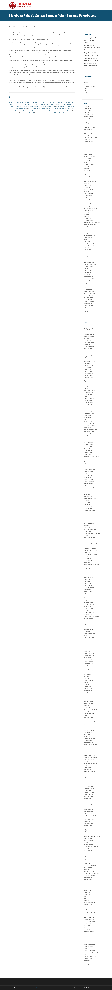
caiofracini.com (88, 446)
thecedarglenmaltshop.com (91, 326)
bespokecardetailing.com (90, 757)
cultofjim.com (87, 686)
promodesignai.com (89, 931)
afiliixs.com (87, 800)
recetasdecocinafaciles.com (91, 786)
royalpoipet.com (88, 569)
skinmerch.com (88, 697)
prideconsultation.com (89, 369)
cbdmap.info (87, 350)
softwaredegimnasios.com (90, 915)
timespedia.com (88, 195)
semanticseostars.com (89, 421)
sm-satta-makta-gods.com (91, 913)
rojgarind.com (87, 415)
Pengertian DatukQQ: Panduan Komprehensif (91, 54)
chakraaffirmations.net (89, 373)
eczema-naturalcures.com (90, 763)
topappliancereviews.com (90, 297)
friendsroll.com (88, 740)
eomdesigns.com (88, 500)
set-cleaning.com (88, 929)
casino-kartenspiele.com (90, 177)
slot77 (54, 112)
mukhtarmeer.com (88, 881)
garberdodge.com (88, 129)
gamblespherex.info (89, 496)
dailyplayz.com (88, 591)
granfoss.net (87, 274)
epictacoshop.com (88, 241)
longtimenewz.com (89, 606)
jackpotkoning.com (88, 602)
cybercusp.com (88, 958)
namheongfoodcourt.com (90, 264)
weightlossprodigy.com (90, 390)
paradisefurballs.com (89, 404)
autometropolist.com (89, 813)
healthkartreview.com (89, 854)
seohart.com (87, 927)
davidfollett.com (88, 690)
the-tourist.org (87, 166)
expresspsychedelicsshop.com (92, 836)
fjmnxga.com (87, 233)
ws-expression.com (89, 896)
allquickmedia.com (89, 204)
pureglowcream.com (89, 220)
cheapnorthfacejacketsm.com (91, 722)
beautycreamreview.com (90, 815)
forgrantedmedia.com (89, 133)
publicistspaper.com (89, 933)
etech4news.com (88, 834)
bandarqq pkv (23, 102)
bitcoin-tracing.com (89, 948)
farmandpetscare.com (89, 442)
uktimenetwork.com (89, 653)
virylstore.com (87, 143)
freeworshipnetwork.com (90, 794)
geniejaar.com (87, 380)
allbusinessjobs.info (89, 336)
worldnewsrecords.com (90, 525)
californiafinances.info (89, 245)
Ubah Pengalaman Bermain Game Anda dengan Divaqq (92, 40)
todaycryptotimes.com (89, 909)
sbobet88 (12, 104)
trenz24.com (87, 187)
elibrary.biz (87, 761)
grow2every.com (88, 850)
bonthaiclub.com (88, 728)
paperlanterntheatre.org (90, 792)
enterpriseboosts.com (89, 175)
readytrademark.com (89, 921)
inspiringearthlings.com (90, 867)
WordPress (36, 987)
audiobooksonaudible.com (90, 944)
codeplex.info (87, 751)
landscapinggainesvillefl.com (91, 873)
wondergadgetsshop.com (90, 744)
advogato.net (87, 168)
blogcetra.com (87, 454)
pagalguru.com (88, 890)
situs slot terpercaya (37, 104)
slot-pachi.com (88, 400)
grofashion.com (88, 614)
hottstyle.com (87, 863)
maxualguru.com (88, 396)
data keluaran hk (88, 80)
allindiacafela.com (88, 276)
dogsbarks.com (88, 825)
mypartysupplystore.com (90, 680)
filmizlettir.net (87, 110)
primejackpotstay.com (89, 622)
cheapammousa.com (89, 780)
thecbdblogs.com (88, 305)
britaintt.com (87, 960)
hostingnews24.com (89, 861)
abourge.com (87, 798)
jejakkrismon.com (88, 197)
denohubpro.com (88, 471)
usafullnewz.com (88, 651)
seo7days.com (87, 218)
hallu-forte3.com (88, 268)
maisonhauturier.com (89, 875)
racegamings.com (88, 620)
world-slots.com (88, 359)
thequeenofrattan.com (89, 469)
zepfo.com (86, 900)
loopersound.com (88, 705)
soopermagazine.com (89, 917)
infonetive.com (87, 239)
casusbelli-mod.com (89, 730)
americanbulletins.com (90, 805)
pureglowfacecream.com (90, 208)
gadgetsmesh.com (88, 433)
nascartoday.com (88, 884)
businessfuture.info (89, 346)
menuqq (38, 110)
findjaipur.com (87, 684)
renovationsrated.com (89, 923)
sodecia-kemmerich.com (90, 554)
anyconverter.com (88, 193)
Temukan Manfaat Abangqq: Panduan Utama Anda (92, 48)
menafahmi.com (88, 879)
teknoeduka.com (88, 904)
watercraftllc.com (88, 796)
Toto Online (99, 987)
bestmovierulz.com (89, 701)
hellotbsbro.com (88, 440)
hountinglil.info (88, 371)
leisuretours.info (88, 438)
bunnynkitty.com (88, 229)
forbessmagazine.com (89, 844)
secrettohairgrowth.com (90, 224)
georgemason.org (88, 328)
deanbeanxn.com (88, 352)
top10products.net (88, 338)
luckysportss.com (88, 608)
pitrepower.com (88, 283)
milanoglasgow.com (89, 266)
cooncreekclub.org (88, 114)
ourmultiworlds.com (89, 112)
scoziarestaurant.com (89, 925)
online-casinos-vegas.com (90, 291)
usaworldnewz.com (89, 655)
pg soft (28, 112)
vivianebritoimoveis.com (90, 156)
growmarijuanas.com (89, 425)
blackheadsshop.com (89, 537)
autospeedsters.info (89, 485)
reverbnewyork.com (89, 694)
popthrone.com (88, 357)
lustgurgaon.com (88, 377)
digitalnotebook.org (89, 394)
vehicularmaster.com (89, 665)
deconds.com (87, 963)
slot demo (61, 108)
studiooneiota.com (88, 477)
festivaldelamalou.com (89, 125)
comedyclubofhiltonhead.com (91, 544)
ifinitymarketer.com (89, 600)
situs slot (17, 106)
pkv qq (11, 102)
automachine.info (88, 483)
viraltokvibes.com (88, 154)
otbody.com (87, 183)
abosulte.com (87, 938)
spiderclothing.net (88, 742)
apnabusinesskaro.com (90, 310)
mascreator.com (88, 877)
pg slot (23, 104)
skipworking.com (88, 189)
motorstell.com (88, 145)
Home (68, 987)
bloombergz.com (88, 172)
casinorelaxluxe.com (89, 585)
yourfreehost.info (88, 719)
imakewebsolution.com (90, 361)
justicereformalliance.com (90, 709)
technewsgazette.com (89, 206)
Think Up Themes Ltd (21, 987)
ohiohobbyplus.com (89, 713)
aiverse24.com (87, 940)
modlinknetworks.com (89, 604)
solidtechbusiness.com (90, 529)
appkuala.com (87, 216)
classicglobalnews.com (90, 956)
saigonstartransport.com (90, 235)
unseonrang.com (88, 450)
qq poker (62, 110)
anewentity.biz (87, 214)
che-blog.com (87, 363)
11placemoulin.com (89, 384)
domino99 (16, 102)
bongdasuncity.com (89, 398)
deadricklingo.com (88, 492)
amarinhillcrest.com (89, 164)
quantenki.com (88, 515)
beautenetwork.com (89, 946)
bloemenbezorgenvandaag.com (92, 222)
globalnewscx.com (89, 461)
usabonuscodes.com (89, 911)
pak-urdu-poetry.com (89, 452)
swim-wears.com (88, 131)
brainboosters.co (88, 672)
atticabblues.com (88, 811)
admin (19, 26)
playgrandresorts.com (89, 629)
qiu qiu (86, 82)
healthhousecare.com (89, 852)
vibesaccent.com (88, 668)
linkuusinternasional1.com (90, 738)
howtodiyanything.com (90, 865)
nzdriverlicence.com (89, 888)
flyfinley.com (87, 367)
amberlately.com (88, 674)
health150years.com (89, 148)
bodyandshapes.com (89, 950)
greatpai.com (87, 790)
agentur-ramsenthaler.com (90, 498)
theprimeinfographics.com (90, 548)
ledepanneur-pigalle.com (90, 254)
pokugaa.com (87, 625)
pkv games (38, 26)
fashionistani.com (88, 838)
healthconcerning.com (89, 413)
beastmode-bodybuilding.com (91, 342)
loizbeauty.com (88, 191)
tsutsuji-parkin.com (89, 776)
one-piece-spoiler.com (89, 475)
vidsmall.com (87, 521)
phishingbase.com (88, 618)
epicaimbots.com (88, 832)
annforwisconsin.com (89, 682)
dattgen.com (87, 821)
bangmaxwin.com (88, 237)
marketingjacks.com (89, 295)
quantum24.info (88, 512)
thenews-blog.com (89, 906)
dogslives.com (87, 463)
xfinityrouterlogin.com (89, 293)
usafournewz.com (88, 661)
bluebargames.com (89, 123)
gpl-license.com (88, 848)
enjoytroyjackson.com (89, 830)
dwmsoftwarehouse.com (90, 827)
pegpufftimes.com (88, 116)
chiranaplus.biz (88, 260)
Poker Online (28, 26)
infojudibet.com (88, 348)
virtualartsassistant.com (90, 546)
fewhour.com (87, 417)
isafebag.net (87, 170)
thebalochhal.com (88, 663)
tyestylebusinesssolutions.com (92, 566)
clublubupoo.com (88, 575)
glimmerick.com (88, 688)
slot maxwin (28, 104)
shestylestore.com (88, 635)
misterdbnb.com (88, 560)
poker (85, 88)
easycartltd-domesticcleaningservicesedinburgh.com (92, 967)
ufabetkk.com (87, 202)
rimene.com (87, 251)
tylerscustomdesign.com (90, 137)
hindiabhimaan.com (89, 301)
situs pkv (37, 102)
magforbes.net (87, 158)
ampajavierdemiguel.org (90, 670)
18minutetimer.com (89, 419)
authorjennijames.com (89, 771)
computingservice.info (89, 444)
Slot (80, 987)
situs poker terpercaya (89, 86)
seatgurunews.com (89, 746)
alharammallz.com (89, 803)
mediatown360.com (89, 285)
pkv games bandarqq (21, 108)
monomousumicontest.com (91, 490)
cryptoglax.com (88, 711)
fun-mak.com (87, 556)
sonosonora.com (88, 736)
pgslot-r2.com (87, 894)
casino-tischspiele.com (90, 181)
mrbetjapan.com (88, 212)
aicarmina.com (88, 678)
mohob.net (86, 388)
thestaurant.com (88, 571)
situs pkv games (55, 102)
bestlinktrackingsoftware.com (91, 573)
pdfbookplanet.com (89, 465)
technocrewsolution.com (90, 152)
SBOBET (85, 987)
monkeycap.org (88, 160)
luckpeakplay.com (88, 610)
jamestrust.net (87, 185)
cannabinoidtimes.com (89, 409)
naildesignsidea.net (89, 788)
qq (84, 84)
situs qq (18, 104)
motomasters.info (88, 506)
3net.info (86, 749)
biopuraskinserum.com (90, 243)
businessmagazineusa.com (91, 517)
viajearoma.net (87, 773)
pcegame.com (87, 892)
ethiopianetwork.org (89, 431)
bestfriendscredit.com (89, 759)
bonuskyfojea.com (88, 579)
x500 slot (63, 102)
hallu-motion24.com (89, 270)
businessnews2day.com (90, 523)
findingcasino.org (88, 479)
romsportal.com (88, 631)
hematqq (48, 110)
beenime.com (87, 552)
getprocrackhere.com (89, 593)
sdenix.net (86, 162)
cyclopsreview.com (89, 819)
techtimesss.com (88, 141)
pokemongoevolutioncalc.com (91, 616)
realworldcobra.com (89, 481)
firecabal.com (87, 842)
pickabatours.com (88, 340)
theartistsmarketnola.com (90, 258)
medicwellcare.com (89, 519)
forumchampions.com (89, 121)
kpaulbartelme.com (89, 542)
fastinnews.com (88, 596)
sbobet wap (16, 110)
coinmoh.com (87, 817)
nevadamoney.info (88, 249)
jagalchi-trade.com (88, 703)
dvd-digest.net (87, 256)
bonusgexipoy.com (89, 583)
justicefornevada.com (89, 436)
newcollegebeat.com (89, 692)
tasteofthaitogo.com (89, 226)
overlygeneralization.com (90, 429)
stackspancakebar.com (90, 262)
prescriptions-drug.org (89, 150)
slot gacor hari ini (70, 102)
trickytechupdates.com (90, 299)
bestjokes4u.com (88, 375)
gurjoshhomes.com (89, 724)
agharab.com (87, 778)
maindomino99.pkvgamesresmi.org (65, 112)
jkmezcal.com (87, 562)
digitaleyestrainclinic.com (90, 287)
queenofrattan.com (88, 467)
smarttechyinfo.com (89, 392)
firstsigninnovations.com (90, 127)
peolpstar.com (87, 135)
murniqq (43, 110)
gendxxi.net (87, 504)
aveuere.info (87, 406)
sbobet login (23, 110)
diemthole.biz (87, 199)
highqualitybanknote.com (90, 859)
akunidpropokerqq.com (90, 755)
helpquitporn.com (88, 857)
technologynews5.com (89, 902)
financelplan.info (88, 344)
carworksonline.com (89, 139)
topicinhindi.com (88, 330)
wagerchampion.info (89, 487)
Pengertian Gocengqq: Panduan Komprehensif (91, 59)
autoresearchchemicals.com (91, 308)
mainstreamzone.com (89, 423)
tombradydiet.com (88, 726)
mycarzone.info (88, 508)
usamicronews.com (89, 612)
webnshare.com (88, 427)
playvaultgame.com (89, 627)
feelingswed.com (88, 840)
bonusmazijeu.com (89, 577)
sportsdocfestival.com (89, 633)
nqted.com (86, 886)
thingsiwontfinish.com (89, 637)
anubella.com (87, 942)
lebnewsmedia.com (89, 734)
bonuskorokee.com (89, 581)
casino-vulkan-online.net (90, 280)
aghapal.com (87, 767)
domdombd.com (88, 589)
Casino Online (91, 987)
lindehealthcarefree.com (90, 334)
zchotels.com (87, 898)
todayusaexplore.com (89, 657)
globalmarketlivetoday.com (91, 846)
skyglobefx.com (88, 494)
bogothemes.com (88, 715)
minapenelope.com (89, 707)
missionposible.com (89, 289)
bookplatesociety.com (89, 732)
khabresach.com (88, 303)
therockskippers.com (89, 272)
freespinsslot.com (88, 402)
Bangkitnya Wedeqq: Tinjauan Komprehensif (90, 64)
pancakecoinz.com (88, 365)
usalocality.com (88, 659)
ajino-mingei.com (88, 717)
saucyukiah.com (88, 106)
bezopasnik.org (88, 231)
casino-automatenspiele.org (91, 179)
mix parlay (68, 108)
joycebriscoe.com (88, 676)
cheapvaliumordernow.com (91, 550)
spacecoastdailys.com (89, 919)
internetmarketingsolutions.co (91, 456)
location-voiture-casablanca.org (92, 539)
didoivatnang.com (88, 823)
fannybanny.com (88, 598)
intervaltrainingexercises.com (91, 564)
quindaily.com (87, 935)
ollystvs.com (87, 458)
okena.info (86, 753)
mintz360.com (88, 386)
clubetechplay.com (89, 587)
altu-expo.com (87, 769)
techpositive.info (88, 448)
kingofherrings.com (89, 210)
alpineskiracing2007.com (90, 278)
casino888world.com (89, 558)
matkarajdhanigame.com (90, 355)
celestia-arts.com (88, 119)
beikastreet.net (87, 108)
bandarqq (86, 90)
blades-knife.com (88, 473)
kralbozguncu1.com (89, 871)
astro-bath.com (88, 765)
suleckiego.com (88, 312)
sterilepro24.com (88, 527)
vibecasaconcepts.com (89, 510)
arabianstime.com (88, 809)
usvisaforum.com (88, 699)
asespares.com (88, 807)
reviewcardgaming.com (90, 531)
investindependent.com (90, 869)
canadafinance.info (88, 247)
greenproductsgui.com (89, 411)
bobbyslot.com (88, 382)
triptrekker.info (87, 502)
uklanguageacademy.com (90, 332)
